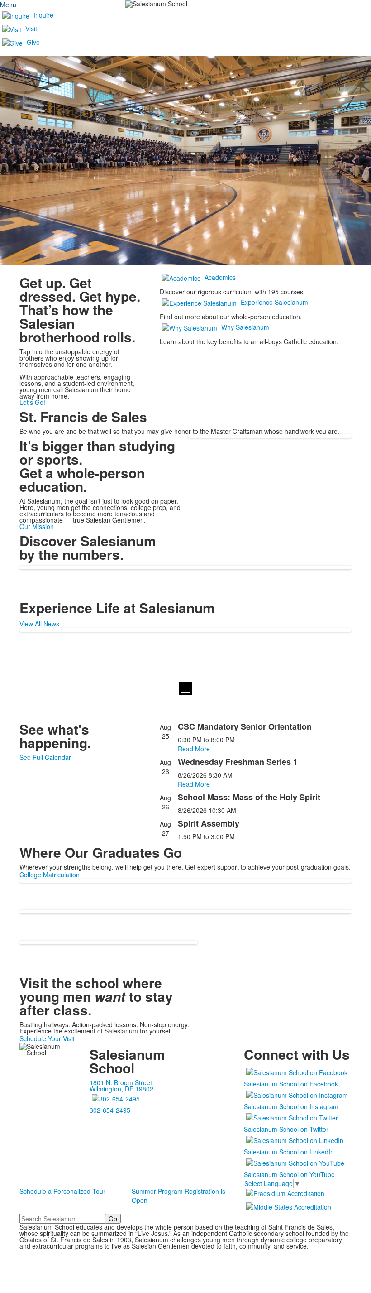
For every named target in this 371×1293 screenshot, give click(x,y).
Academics (220, 277)
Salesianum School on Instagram (291, 1106)
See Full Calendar (45, 757)
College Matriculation (49, 874)
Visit (31, 28)
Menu (8, 4)
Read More (194, 748)
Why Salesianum (245, 327)
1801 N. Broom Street (121, 1082)
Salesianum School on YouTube (289, 1174)
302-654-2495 (110, 1110)
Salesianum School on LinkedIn (289, 1151)
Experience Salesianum (274, 302)
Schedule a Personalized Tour (62, 1191)
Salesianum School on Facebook (291, 1083)
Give (33, 42)
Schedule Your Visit (47, 1038)
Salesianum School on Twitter (286, 1129)
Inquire (43, 14)
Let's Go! (32, 402)
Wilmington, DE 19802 (121, 1088)
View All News (39, 623)
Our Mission (36, 526)
